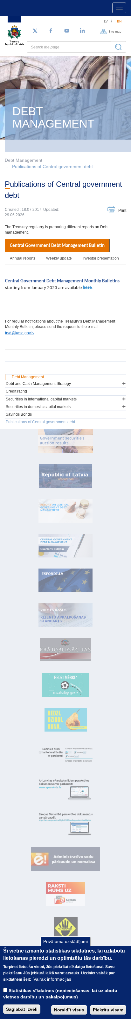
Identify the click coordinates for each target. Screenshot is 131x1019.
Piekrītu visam (108, 1009)
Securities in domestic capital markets (38, 407)
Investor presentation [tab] (101, 258)
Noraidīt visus (69, 1009)
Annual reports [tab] (22, 258)
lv (106, 21)
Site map (114, 31)
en (119, 21)
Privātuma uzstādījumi (65, 941)
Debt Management (28, 377)
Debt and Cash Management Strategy (38, 383)
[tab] (57, 245)
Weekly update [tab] (59, 258)
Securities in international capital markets (41, 399)
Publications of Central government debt (52, 166)
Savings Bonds (19, 414)
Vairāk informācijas (52, 979)
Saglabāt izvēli (22, 1009)
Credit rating (16, 391)
